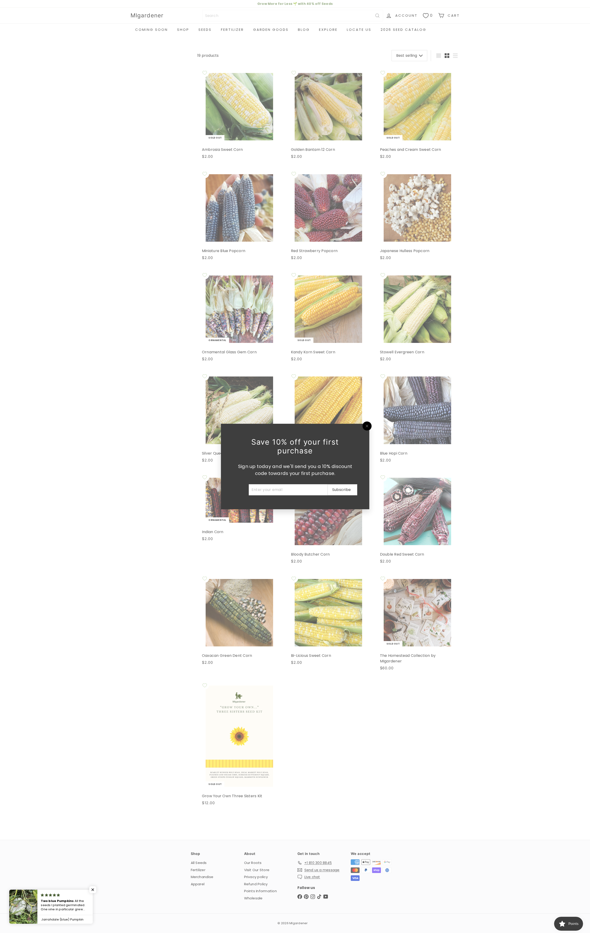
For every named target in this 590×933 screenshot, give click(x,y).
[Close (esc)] (367, 426)
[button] (92, 889)
